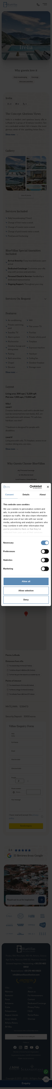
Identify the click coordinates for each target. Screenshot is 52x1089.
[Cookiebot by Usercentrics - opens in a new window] (31, 487)
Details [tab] (26, 494)
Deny (25, 599)
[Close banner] (48, 487)
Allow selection (26, 590)
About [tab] (43, 494)
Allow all (26, 581)
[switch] (45, 551)
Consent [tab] (9, 494)
